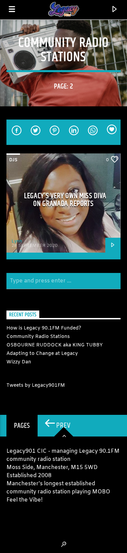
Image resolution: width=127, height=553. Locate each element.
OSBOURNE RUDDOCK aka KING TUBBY (54, 345)
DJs (13, 160)
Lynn (17, 241)
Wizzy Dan (18, 362)
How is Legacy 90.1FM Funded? (43, 328)
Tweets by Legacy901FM (35, 385)
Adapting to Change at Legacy (42, 353)
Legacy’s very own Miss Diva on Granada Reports (65, 200)
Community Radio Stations (38, 337)
